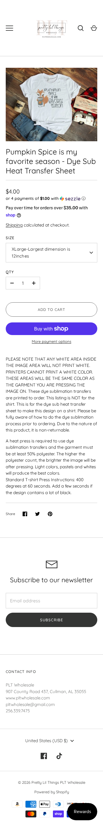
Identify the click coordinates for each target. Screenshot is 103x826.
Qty (10, 272)
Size (10, 237)
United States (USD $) (46, 740)
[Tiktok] (59, 756)
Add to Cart (52, 309)
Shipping (14, 225)
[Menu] (9, 28)
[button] (51, 198)
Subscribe (51, 620)
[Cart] (94, 28)
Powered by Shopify (51, 792)
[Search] (80, 28)
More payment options (51, 341)
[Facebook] (43, 756)
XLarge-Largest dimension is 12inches (41, 252)
